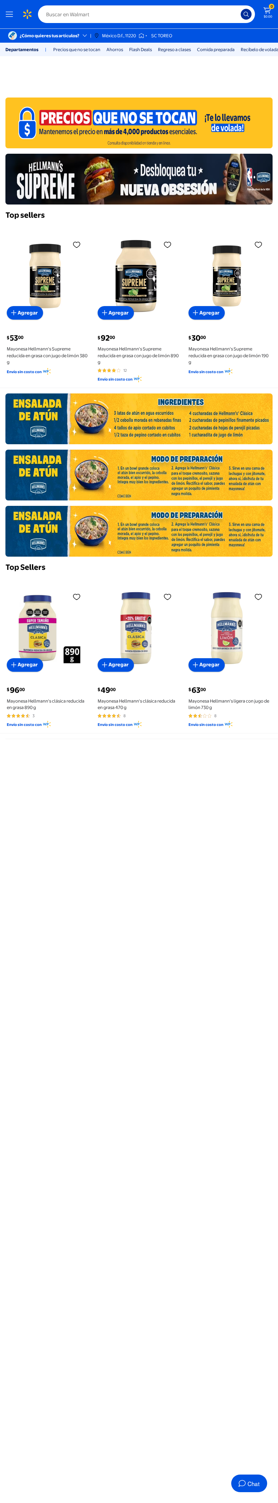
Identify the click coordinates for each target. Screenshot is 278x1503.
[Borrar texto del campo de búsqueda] (237, 14)
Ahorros (114, 49)
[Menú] (10, 14)
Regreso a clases (174, 49)
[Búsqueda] (246, 14)
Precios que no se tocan (76, 49)
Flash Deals (140, 49)
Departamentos (21, 49)
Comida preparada (216, 49)
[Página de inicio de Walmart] (27, 14)
